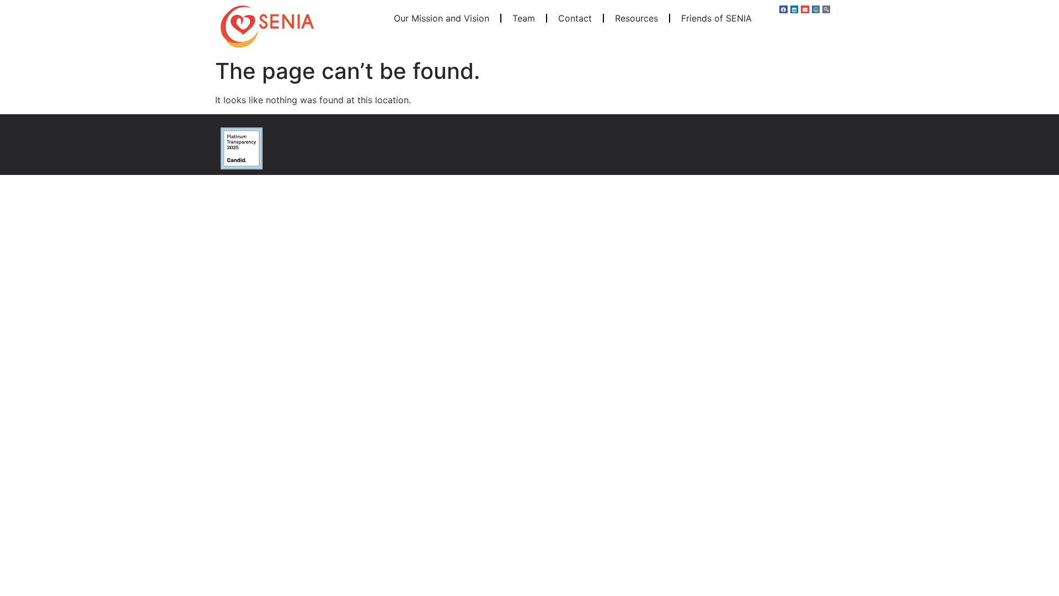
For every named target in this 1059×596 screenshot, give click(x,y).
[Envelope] (805, 9)
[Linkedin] (794, 9)
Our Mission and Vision (441, 18)
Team (523, 18)
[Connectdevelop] (816, 9)
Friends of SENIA (716, 18)
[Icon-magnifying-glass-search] (826, 9)
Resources (636, 18)
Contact (575, 18)
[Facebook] (783, 9)
